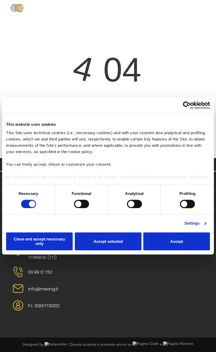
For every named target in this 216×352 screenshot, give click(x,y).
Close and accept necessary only (39, 241)
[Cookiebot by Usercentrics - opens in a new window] (187, 105)
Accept (176, 241)
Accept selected (108, 241)
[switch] (81, 204)
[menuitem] (77, 14)
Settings (192, 223)
